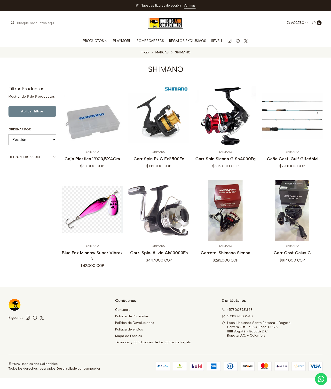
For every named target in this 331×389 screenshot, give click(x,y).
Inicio (145, 52)
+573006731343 (239, 309)
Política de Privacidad (132, 316)
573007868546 (240, 316)
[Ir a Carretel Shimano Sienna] (225, 210)
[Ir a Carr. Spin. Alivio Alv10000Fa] (158, 210)
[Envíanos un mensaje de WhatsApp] (321, 379)
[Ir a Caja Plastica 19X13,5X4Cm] (92, 116)
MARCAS (162, 52)
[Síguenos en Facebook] (238, 41)
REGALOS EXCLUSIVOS (187, 41)
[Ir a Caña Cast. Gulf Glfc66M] (292, 116)
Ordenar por (19, 129)
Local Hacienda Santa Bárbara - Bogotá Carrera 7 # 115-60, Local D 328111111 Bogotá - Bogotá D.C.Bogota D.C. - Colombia (259, 329)
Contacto (123, 309)
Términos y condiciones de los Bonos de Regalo (153, 342)
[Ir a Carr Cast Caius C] (292, 210)
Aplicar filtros (32, 111)
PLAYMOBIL (122, 41)
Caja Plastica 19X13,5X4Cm (92, 158)
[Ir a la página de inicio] (165, 23)
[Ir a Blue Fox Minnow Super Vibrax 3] (92, 210)
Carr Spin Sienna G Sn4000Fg (225, 158)
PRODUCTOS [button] (93, 41)
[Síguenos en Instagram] (229, 41)
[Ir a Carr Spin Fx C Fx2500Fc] (158, 116)
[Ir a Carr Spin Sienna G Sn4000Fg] (225, 116)
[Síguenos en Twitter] (246, 41)
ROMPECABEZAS (150, 41)
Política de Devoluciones (134, 323)
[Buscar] (12, 23)
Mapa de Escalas (128, 336)
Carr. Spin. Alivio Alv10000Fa (159, 252)
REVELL (217, 41)
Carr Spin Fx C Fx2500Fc (159, 158)
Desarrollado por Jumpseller (79, 368)
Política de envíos (129, 329)
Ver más (190, 5)
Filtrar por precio (24, 157)
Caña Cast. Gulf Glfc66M (292, 158)
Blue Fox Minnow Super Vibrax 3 (92, 255)
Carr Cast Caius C (292, 252)
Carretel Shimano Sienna (225, 252)
